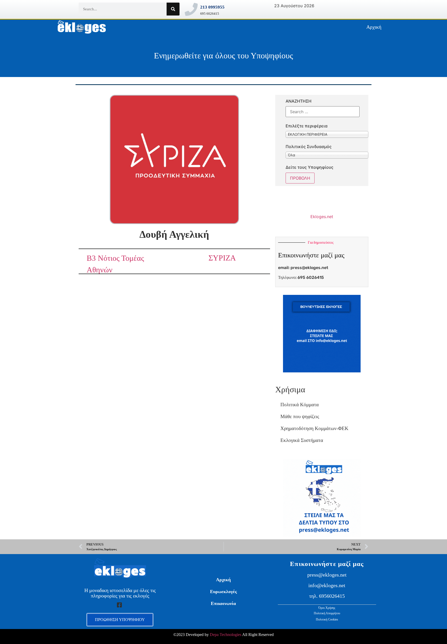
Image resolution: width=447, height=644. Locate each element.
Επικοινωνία (223, 603)
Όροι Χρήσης (326, 608)
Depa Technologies (225, 634)
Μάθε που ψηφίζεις (299, 416)
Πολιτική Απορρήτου (327, 613)
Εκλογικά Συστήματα (301, 440)
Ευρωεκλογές (223, 591)
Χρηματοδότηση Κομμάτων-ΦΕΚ (314, 428)
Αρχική (373, 27)
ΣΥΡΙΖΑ (222, 258)
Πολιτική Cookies (327, 619)
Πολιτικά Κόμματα (299, 404)
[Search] (173, 9)
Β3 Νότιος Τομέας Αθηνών (115, 264)
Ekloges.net (321, 216)
